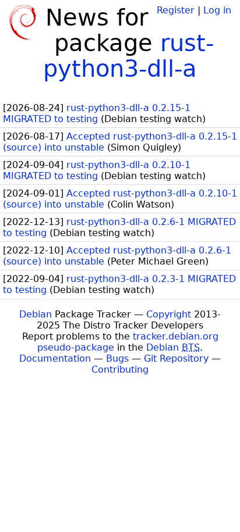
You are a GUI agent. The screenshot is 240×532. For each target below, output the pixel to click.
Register (176, 10)
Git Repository (176, 358)
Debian (35, 314)
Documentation (55, 358)
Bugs (117, 358)
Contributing (120, 369)
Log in (217, 10)
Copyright (168, 314)
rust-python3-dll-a (128, 56)
